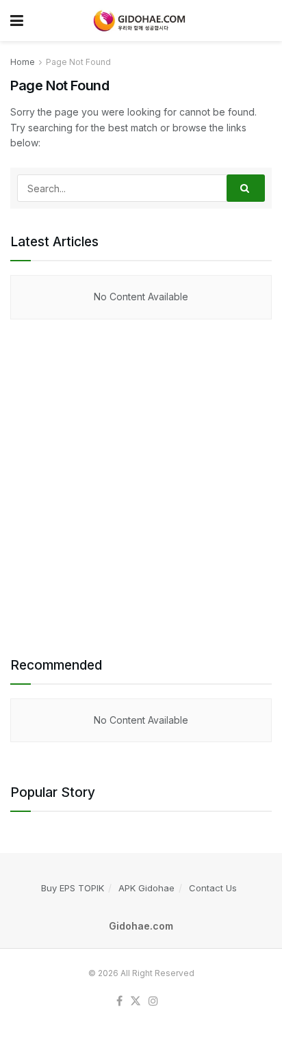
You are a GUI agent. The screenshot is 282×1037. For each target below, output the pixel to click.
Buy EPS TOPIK (72, 887)
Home (22, 62)
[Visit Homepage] (137, 20)
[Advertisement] (141, 488)
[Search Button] (246, 188)
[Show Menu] (16, 20)
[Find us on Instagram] (153, 1001)
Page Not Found (78, 62)
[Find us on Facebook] (119, 1001)
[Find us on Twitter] (135, 1001)
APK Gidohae (146, 887)
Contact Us (213, 887)
